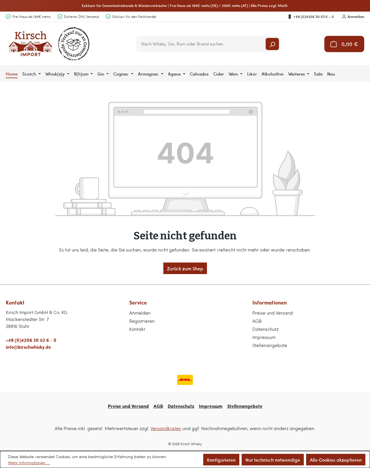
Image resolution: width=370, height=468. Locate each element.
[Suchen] (272, 44)
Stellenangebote (269, 345)
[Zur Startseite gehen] (49, 43)
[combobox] (201, 44)
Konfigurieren (221, 459)
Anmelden (355, 16)
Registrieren (142, 321)
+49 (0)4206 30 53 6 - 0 (31, 340)
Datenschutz (265, 329)
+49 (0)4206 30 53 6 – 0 (313, 16)
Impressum (263, 337)
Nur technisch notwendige (272, 459)
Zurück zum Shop (185, 268)
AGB (257, 321)
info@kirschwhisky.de (28, 347)
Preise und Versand (272, 313)
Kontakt (137, 329)
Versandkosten (166, 428)
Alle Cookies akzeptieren (336, 459)
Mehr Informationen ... (29, 462)
